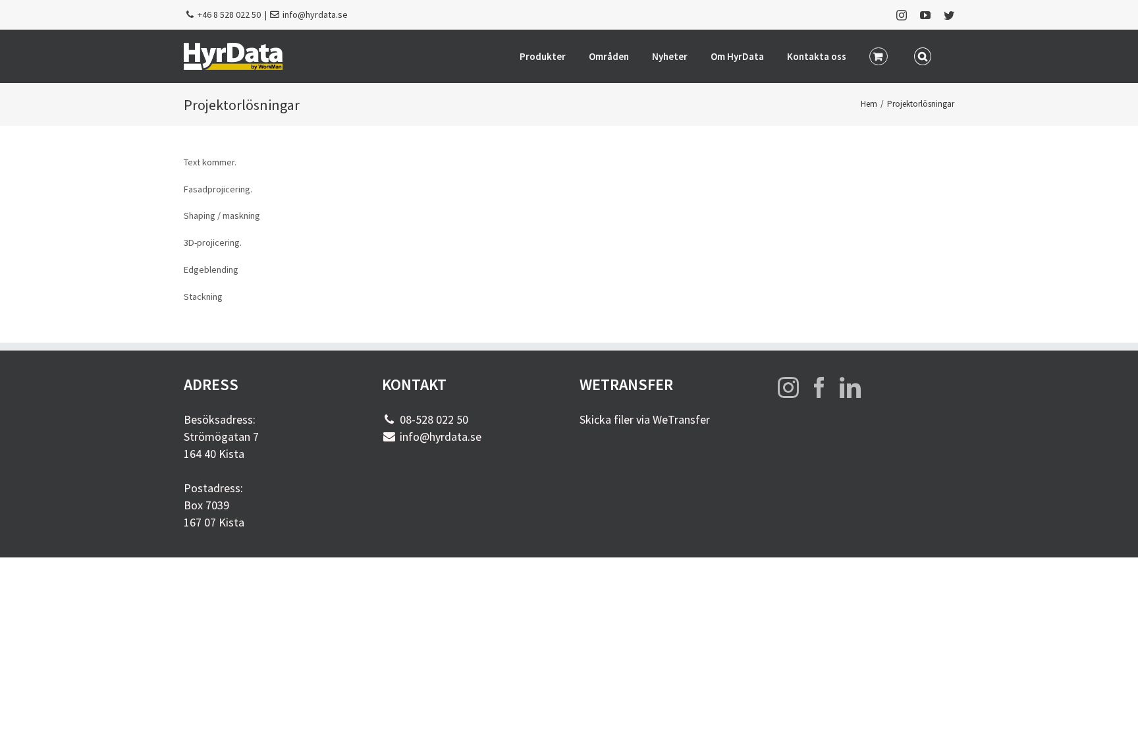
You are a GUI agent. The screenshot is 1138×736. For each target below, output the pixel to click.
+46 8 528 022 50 (229, 14)
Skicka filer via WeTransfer (645, 419)
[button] (923, 55)
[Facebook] (819, 387)
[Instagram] (788, 387)
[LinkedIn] (850, 387)
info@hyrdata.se (315, 14)
